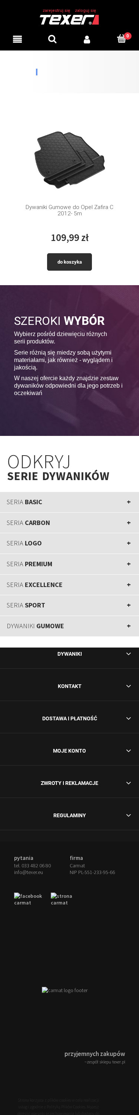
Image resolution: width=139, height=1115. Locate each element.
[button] (17, 38)
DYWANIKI (35, 626)
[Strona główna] (69, 19)
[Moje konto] (87, 38)
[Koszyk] (121, 38)
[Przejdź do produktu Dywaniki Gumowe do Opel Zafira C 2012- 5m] (69, 158)
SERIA (24, 502)
